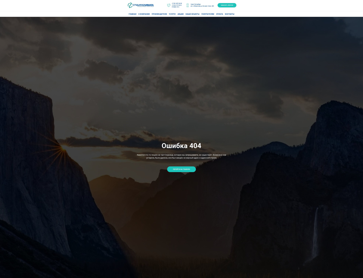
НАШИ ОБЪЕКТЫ (192, 14)
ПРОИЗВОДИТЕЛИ (159, 14)
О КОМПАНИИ (144, 14)
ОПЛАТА (219, 14)
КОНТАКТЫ (229, 14)
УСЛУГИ (172, 14)
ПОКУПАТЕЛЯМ (207, 14)
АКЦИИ (181, 14)
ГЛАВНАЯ (132, 14)
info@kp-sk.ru (175, 7)
